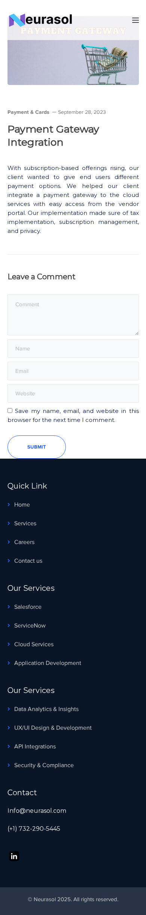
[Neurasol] (44, 19)
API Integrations (35, 746)
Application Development (47, 663)
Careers (24, 542)
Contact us (28, 560)
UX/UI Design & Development (53, 727)
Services (25, 523)
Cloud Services (34, 644)
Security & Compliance (44, 765)
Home (22, 504)
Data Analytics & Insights (46, 709)
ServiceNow (30, 625)
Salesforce (28, 607)
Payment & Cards (28, 112)
